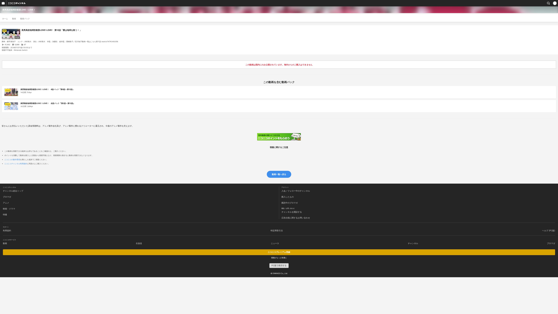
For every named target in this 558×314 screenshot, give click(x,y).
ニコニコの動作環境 (12, 159)
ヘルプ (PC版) (548, 230)
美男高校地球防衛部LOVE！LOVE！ (18, 9)
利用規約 (7, 230)
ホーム (5, 18)
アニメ (6, 202)
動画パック (25, 18)
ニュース (275, 243)
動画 (14, 18)
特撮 (5, 214)
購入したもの (287, 197)
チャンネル (413, 243)
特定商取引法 (277, 230)
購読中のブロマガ (289, 202)
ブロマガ (7, 197)
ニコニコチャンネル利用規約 (15, 164)
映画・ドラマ (9, 208)
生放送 (139, 243)
